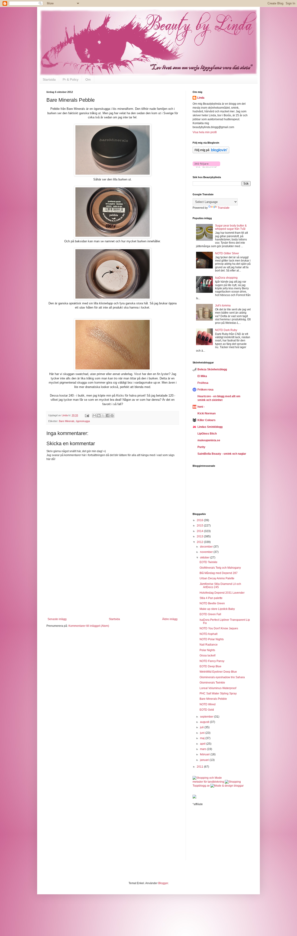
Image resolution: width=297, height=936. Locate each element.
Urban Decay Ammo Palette (217, 578)
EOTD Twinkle (208, 562)
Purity (201, 447)
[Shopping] (233, 781)
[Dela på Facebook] (107, 415)
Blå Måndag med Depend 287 (219, 573)
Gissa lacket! (208, 655)
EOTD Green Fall (210, 614)
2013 (200, 536)
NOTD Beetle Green (212, 603)
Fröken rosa (205, 389)
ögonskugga (83, 421)
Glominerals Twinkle (212, 682)
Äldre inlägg (170, 619)
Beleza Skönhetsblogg (212, 369)
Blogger (163, 883)
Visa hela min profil (205, 132)
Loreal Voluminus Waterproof (218, 688)
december (206, 546)
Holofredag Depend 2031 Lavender (222, 592)
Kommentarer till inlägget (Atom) (88, 625)
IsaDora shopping (226, 277)
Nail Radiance (209, 644)
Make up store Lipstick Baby (217, 609)
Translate (223, 207)
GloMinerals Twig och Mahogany (220, 567)
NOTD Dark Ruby (226, 330)
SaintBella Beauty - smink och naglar (221, 453)
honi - (201, 406)
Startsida (49, 79)
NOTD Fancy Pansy (212, 661)
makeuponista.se (208, 440)
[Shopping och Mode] (207, 777)
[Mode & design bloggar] (227, 785)
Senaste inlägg (57, 619)
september (207, 716)
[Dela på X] (103, 415)
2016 (200, 520)
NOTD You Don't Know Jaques (219, 628)
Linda (200, 97)
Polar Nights (207, 650)
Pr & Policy (70, 79)
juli (202, 727)
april (203, 743)
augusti (205, 722)
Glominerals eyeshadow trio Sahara (222, 677)
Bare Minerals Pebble (213, 698)
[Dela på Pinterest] (112, 415)
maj (202, 738)
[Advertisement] (112, 588)
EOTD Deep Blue (210, 666)
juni (202, 732)
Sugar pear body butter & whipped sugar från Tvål (231, 227)
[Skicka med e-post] (94, 415)
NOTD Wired (208, 704)
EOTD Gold (207, 709)
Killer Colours (206, 420)
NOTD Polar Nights (212, 639)
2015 (200, 525)
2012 (200, 542)
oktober (205, 557)
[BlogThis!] (99, 415)
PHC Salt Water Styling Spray (218, 693)
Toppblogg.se (201, 785)
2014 (200, 531)
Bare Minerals (66, 421)
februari (205, 754)
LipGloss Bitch (207, 433)
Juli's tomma (223, 305)
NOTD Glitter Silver (227, 253)
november (206, 552)
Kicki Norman (206, 413)
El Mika (202, 376)
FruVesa (202, 382)
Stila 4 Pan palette (211, 598)
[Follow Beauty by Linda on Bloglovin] (211, 152)
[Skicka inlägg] (87, 415)
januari (205, 760)
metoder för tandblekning (208, 781)
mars (203, 749)
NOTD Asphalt (208, 634)
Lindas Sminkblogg (210, 427)
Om (88, 79)
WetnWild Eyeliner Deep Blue (218, 671)
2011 (200, 766)
